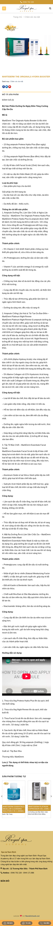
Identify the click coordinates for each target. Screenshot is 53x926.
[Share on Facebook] (3, 86)
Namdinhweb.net (32, 916)
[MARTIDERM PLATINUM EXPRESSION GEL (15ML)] (39, 792)
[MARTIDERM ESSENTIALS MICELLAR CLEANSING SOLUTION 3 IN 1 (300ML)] (13, 792)
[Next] (51, 801)
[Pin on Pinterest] (9, 86)
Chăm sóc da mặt (32, 17)
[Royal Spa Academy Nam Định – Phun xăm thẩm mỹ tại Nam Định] (26, 8)
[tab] (26, 94)
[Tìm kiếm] (50, 8)
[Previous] (2, 801)
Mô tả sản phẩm (10, 94)
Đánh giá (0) (8, 100)
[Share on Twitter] (6, 86)
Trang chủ (17, 17)
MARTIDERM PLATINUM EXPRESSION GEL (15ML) (38, 808)
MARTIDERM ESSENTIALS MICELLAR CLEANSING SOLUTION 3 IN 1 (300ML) (13, 809)
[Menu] (4, 8)
